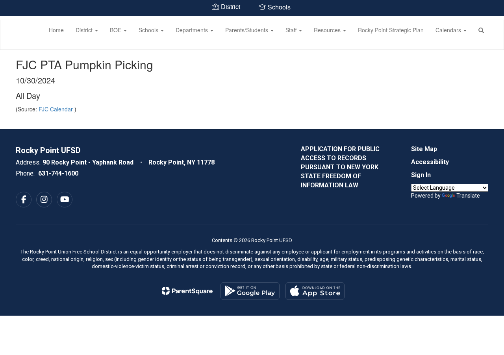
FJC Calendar (56, 109)
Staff (291, 30)
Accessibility (430, 162)
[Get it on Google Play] (250, 291)
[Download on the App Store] (315, 291)
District (85, 30)
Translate (468, 195)
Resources (328, 30)
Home (56, 30)
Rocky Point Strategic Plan (391, 30)
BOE (116, 30)
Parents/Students (247, 30)
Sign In (421, 175)
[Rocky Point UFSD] (12, 20)
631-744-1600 (58, 173)
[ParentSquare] (187, 291)
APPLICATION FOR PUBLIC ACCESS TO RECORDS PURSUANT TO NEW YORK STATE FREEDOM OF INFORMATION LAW (340, 167)
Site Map (424, 149)
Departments (192, 30)
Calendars (449, 30)
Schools (149, 30)
